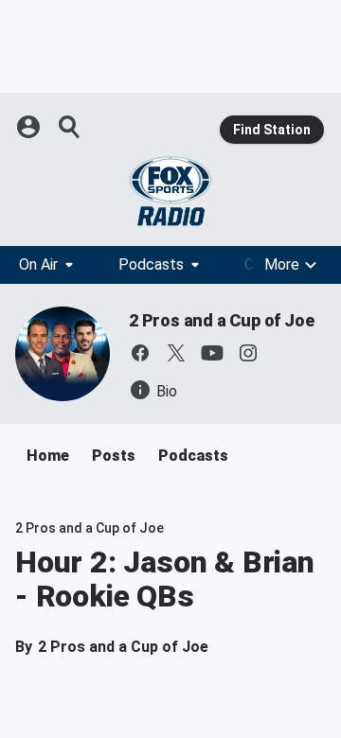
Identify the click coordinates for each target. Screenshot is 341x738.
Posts (113, 456)
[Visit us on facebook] (140, 353)
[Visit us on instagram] (248, 353)
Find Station (272, 129)
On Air (38, 264)
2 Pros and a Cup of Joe (221, 320)
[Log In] (30, 126)
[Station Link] (170, 191)
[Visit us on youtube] (212, 353)
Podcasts (151, 264)
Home (48, 456)
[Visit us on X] (176, 353)
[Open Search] (70, 126)
